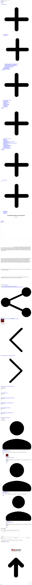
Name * (2, 537)
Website (28, 537)
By (8, 286)
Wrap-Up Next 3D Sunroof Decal (5, 417)
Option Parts (2, 221)
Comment (2, 536)
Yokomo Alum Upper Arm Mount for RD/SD (7, 412)
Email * (15, 537)
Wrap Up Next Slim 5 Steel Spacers (5, 407)
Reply (3, 453)
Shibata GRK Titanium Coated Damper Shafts (7, 402)
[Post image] (3, 392)
